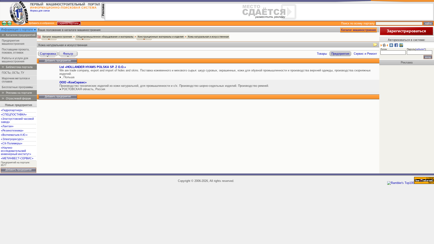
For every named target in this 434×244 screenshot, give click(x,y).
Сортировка (48, 53)
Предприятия (340, 53)
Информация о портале (17, 29)
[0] (48, 71)
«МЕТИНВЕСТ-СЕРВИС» (17, 158)
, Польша (68, 77)
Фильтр (68, 53)
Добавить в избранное (41, 23)
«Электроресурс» (12, 139)
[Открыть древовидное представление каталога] (39, 36)
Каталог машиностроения (358, 30)
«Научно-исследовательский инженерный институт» (16, 151)
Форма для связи (40, 10)
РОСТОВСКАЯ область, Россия (83, 89)
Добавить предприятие (18, 169)
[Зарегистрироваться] (406, 34)
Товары (322, 53)
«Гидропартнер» (12, 110)
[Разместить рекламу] (102, 18)
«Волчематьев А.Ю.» (14, 134)
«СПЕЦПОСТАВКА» (14, 114)
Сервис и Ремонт (365, 53)
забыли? (420, 49)
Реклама (407, 62)
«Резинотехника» (12, 130)
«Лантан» (7, 126)
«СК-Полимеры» (11, 143)
